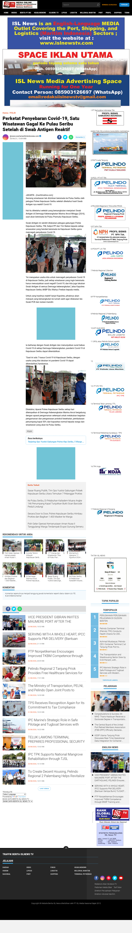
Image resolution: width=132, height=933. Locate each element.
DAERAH (6, 867)
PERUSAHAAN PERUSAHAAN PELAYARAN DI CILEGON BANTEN (113, 618)
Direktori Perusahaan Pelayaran (107, 891)
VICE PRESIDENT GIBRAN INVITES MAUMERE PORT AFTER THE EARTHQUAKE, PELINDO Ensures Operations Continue (53, 621)
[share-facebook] (59, 137)
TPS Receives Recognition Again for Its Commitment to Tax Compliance (56, 705)
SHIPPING (118, 13)
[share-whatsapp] (71, 137)
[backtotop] (66, 848)
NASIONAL (6, 874)
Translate (22, 797)
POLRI (29, 431)
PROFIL (108, 13)
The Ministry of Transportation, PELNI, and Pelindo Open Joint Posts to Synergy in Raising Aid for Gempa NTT (55, 690)
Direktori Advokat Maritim (105, 894)
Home (6, 13)
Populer (124, 5)
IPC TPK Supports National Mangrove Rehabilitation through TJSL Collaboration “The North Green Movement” (55, 758)
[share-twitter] (65, 137)
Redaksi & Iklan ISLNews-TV (106, 884)
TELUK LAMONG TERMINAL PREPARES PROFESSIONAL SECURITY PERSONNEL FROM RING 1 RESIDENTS (56, 741)
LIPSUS (64, 13)
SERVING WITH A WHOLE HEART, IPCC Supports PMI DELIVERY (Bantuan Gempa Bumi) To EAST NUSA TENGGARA (56, 638)
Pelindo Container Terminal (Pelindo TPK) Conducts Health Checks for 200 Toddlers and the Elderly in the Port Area (113, 631)
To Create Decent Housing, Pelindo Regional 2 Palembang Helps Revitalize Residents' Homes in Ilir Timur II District (56, 776)
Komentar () (80, 137)
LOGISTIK (73, 13)
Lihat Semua (44, 788)
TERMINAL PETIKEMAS (83, 874)
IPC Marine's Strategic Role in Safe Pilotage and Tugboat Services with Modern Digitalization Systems (53, 724)
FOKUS (52, 867)
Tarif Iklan (118, 887)
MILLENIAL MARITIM (88, 13)
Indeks (14, 13)
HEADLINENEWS (40, 13)
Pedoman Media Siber (103, 887)
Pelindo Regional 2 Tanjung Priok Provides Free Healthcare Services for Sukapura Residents (55, 673)
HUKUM (5, 871)
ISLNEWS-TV (54, 13)
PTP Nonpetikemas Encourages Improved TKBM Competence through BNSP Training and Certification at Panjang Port (55, 655)
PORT (101, 13)
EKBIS (29, 867)
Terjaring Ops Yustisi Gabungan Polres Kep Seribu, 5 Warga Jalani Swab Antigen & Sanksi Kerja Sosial (56, 442)
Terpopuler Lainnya (110, 680)
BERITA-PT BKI (25, 13)
